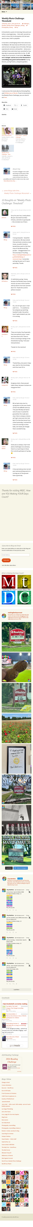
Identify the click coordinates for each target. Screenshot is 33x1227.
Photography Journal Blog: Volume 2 (11, 1128)
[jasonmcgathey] (26, 1173)
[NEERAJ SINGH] (17, 1204)
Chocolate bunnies (7, 135)
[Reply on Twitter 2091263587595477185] (7, 910)
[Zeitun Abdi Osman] (26, 1195)
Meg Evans (4, 1117)
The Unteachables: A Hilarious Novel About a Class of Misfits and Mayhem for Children (16, 1015)
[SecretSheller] (8, 1182)
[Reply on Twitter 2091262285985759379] (7, 932)
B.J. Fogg (8, 1009)
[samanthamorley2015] (13, 1204)
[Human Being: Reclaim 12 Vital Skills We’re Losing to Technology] (4, 1025)
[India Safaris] (8, 1191)
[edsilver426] (4, 1204)
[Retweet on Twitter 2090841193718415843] (10, 958)
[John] (4, 1209)
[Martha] (8, 1204)
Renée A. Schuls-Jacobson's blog (10, 1131)
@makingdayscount (19, 889)
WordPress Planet (6, 1164)
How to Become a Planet (12, 1037)
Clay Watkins (10, 889)
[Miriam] (8, 1186)
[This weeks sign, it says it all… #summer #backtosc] (16, 637)
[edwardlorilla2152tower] (22, 1204)
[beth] (26, 1186)
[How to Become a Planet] (4, 1038)
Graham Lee (9, 1027)
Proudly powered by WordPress (10, 1217)
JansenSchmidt (6, 1101)
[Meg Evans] (17, 1182)
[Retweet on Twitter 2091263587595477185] (10, 910)
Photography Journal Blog (8, 1125)
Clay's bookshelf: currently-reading (15, 1004)
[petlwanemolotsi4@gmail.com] (17, 1173)
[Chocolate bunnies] (8, 131)
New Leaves (5, 1120)
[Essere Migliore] (17, 1186)
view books (19, 1071)
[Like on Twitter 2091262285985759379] (13, 932)
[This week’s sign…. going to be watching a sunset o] (16, 759)
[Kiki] (8, 1200)
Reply (14, 226)
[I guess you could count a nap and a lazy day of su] (16, 820)
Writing (22, 25)
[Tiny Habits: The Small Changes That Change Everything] (4, 1008)
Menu (3, 12)
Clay (17, 27)
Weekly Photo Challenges (13, 25)
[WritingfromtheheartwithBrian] (13, 1195)
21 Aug (27, 937)
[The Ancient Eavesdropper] (22, 1182)
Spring (11, 27)
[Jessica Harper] (4, 1191)
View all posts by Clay (10, 181)
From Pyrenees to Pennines (9, 1093)
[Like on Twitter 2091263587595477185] (13, 910)
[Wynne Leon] (13, 1177)
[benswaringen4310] (13, 1182)
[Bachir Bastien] (26, 1191)
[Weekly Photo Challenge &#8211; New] (8, 148)
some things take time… (11, 190)
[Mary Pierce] (26, 1200)
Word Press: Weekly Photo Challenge (11, 1161)
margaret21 (5, 385)
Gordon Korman (6, 1019)
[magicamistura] (26, 1177)
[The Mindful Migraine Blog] (17, 1195)
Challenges (26, 23)
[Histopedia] (4, 1177)
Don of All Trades (6, 1090)
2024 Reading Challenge (12, 1060)
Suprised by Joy (6, 1142)
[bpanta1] (17, 1177)
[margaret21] (13, 1191)
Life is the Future (6, 1111)
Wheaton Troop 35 (6, 1153)
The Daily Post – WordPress (9, 1147)
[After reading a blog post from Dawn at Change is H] (16, 728)
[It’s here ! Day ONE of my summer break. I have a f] (16, 850)
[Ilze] (22, 1186)
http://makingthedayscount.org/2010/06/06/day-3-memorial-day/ (22, 257)
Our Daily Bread (6, 1122)
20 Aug (27, 963)
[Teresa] (26, 1182)
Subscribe (6, 560)
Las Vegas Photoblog (7, 1109)
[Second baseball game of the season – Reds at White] (16, 667)
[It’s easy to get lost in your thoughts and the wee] (16, 789)
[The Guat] (13, 1173)
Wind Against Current (7, 1158)
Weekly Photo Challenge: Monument (17, 193)
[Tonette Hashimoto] (4, 1173)
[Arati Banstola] (8, 1177)
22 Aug (27, 889)
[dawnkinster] (22, 1177)
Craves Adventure (6, 1085)
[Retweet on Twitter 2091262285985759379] (10, 932)
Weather (4, 25)
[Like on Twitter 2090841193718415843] (13, 958)
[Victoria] (17, 1191)
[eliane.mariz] (8, 1195)
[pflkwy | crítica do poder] (17, 1200)
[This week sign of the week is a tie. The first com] (16, 698)
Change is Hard (6, 1082)
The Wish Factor (6, 1150)
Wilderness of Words (7, 1155)
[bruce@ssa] (4, 1195)
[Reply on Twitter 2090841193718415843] (7, 958)
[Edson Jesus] (4, 1182)
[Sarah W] (13, 1186)
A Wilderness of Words (11, 93)
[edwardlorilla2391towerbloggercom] (22, 1173)
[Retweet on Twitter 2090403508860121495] (10, 984)
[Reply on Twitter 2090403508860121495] (7, 984)
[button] (12, 81)
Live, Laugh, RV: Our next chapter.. (10, 1114)
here (5, 97)
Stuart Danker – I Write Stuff (9, 1139)
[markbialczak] (13, 1200)
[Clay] (22, 1191)
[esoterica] (8, 1173)
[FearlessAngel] (22, 1195)
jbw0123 (4, 217)
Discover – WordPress (7, 1088)
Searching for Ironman (7, 1133)
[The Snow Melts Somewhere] (4, 1186)
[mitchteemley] (26, 1204)
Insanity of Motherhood (8, 1099)
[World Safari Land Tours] (22, 1200)
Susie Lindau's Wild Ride (8, 1144)
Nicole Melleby (9, 1038)
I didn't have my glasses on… (9, 1096)
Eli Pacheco (5, 281)
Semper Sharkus (6, 1136)
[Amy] (8, 1209)
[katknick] (4, 1200)
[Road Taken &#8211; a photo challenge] (22, 131)
